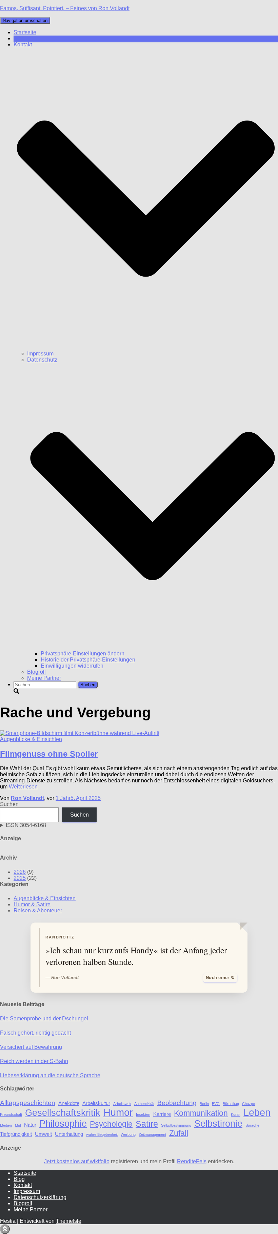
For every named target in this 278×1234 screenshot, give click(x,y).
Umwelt (43, 1134)
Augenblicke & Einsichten (31, 739)
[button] (146, 347)
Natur (30, 1125)
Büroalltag (231, 1104)
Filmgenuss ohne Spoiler (49, 753)
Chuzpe (248, 1104)
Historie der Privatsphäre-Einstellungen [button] (88, 660)
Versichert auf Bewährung (31, 1047)
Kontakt (23, 1185)
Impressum (40, 353)
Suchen (9, 804)
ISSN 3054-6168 (26, 825)
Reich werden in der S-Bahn (34, 1061)
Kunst (235, 1114)
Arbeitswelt (122, 1104)
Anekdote (68, 1103)
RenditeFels (191, 1161)
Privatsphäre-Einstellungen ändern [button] (82, 653)
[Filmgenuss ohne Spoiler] (79, 733)
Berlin (204, 1104)
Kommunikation (201, 1113)
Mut (18, 1125)
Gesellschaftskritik (62, 1112)
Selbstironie (218, 1123)
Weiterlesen (22, 786)
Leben (257, 1112)
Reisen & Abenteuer (38, 910)
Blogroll (36, 672)
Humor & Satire (32, 904)
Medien (6, 1125)
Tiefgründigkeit (16, 1134)
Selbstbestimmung (176, 1125)
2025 (20, 878)
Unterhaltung (69, 1134)
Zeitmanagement (152, 1134)
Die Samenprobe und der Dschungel (44, 1018)
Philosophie (63, 1123)
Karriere (162, 1114)
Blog (19, 38)
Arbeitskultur (96, 1103)
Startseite (25, 32)
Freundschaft (11, 1114)
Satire (147, 1123)
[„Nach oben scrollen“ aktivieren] (5, 1229)
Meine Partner (44, 678)
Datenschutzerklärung (40, 1197)
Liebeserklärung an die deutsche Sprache (50, 1075)
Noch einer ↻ (220, 977)
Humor (118, 1112)
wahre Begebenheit (102, 1134)
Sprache (252, 1125)
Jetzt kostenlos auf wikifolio (77, 1161)
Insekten (143, 1114)
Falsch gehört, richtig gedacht (35, 1033)
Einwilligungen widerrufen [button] (72, 666)
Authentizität (144, 1104)
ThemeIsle (68, 1221)
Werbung (128, 1134)
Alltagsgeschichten (27, 1102)
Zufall (178, 1133)
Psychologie (111, 1124)
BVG (216, 1104)
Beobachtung (177, 1102)
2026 (20, 872)
